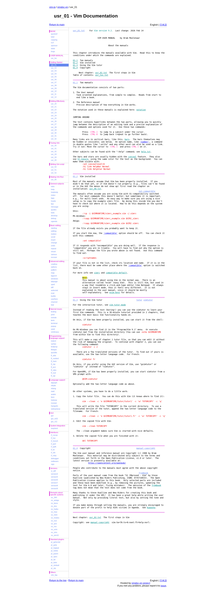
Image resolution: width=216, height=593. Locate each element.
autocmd (54, 290)
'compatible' (110, 233)
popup (53, 326)
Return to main (57, 24)
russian (54, 403)
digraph (54, 383)
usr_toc (54, 58)
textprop (54, 347)
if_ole (53, 453)
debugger (55, 459)
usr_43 (54, 154)
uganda (54, 221)
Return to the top (57, 580)
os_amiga (55, 500)
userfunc (54, 299)
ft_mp (53, 364)
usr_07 (54, 82)
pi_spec (54, 557)
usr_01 (54, 65)
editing (53, 231)
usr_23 (54, 113)
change (54, 243)
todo (53, 213)
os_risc (54, 526)
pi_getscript (55, 542)
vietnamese (55, 409)
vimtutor (148, 300)
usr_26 (54, 121)
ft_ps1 (53, 367)
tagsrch (54, 276)
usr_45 (54, 160)
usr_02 (54, 68)
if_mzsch (54, 441)
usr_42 (54, 151)
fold (52, 305)
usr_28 (54, 127)
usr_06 (54, 80)
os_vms (54, 532)
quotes (53, 210)
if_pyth (53, 447)
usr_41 (54, 149)
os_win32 (55, 535)
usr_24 (54, 116)
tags (52, 198)
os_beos (54, 503)
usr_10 (54, 91)
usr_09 (54, 88)
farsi (52, 397)
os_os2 (54, 521)
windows (54, 279)
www (53, 49)
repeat (53, 249)
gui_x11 (54, 422)
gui (52, 416)
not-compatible (147, 191)
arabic (53, 394)
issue (163, 585)
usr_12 (54, 97)
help (53, 189)
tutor (53, 37)
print (53, 315)
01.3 (75, 65)
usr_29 (54, 130)
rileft (52, 391)
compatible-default (116, 273)
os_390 (54, 497)
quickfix (54, 353)
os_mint (54, 515)
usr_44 (54, 157)
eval (52, 293)
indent (53, 341)
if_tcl (53, 450)
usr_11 (53, 94)
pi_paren (54, 554)
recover (54, 257)
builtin (53, 296)
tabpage (54, 282)
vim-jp (52, 7)
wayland (54, 428)
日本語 (163, 25)
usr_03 (54, 71)
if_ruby (53, 456)
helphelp (54, 192)
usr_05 (54, 77)
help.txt (145, 151)
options (54, 267)
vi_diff (53, 471)
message (54, 207)
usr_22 (54, 110)
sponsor (54, 46)
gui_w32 (54, 419)
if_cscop (54, 435)
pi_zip (53, 568)
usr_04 (54, 74)
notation (141, 110)
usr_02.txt (101, 72)
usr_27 (54, 124)
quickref (54, 34)
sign (52, 464)
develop (54, 216)
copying (54, 40)
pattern (54, 270)
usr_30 (54, 133)
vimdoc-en (62, 7)
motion (53, 234)
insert (53, 240)
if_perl (53, 444)
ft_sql (53, 376)
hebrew (54, 400)
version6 (54, 480)
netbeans (54, 461)
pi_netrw (54, 551)
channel (54, 302)
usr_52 (54, 173)
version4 (54, 474)
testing (53, 312)
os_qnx (54, 524)
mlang (53, 388)
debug (53, 218)
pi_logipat (55, 548)
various (54, 254)
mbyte (53, 386)
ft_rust (53, 373)
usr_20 (54, 104)
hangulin (54, 406)
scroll (53, 237)
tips (52, 204)
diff (52, 287)
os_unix (54, 529)
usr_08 (54, 85)
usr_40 (54, 146)
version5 (54, 477)
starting (54, 228)
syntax (53, 344)
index (53, 195)
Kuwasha (151, 507)
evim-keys (114, 292)
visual (53, 252)
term (53, 320)
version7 (54, 483)
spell (53, 284)
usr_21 (54, 107)
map (53, 273)
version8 (54, 486)
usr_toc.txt (101, 75)
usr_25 (54, 118)
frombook (143, 473)
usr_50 (54, 167)
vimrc (97, 273)
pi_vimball (55, 565)
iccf (52, 43)
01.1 (75, 60)
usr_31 (54, 136)
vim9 (53, 329)
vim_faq (54, 575)
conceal (132, 156)
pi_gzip (54, 545)
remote (54, 318)
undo (53, 246)
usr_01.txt (79, 30)
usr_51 (54, 170)
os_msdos (55, 518)
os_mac (54, 512)
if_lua (53, 438)
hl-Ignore (83, 159)
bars (127, 139)
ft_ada (53, 356)
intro (53, 187)
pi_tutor (54, 563)
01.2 (75, 62)
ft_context (55, 358)
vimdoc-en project (141, 583)
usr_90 (54, 180)
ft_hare (54, 361)
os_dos (54, 506)
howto (53, 201)
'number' (144, 142)
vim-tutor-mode (117, 305)
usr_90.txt (95, 189)
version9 (54, 489)
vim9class (55, 332)
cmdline (54, 264)
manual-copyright (145, 448)
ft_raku (53, 370)
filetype (54, 350)
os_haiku (54, 509)
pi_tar (53, 560)
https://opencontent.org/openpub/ (107, 463)
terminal (54, 323)
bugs (53, 51)
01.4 (75, 67)
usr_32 (54, 139)
